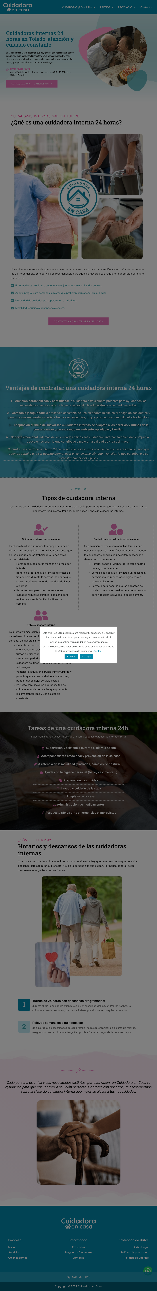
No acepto (86, 656)
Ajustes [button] (97, 650)
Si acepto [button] (71, 656)
